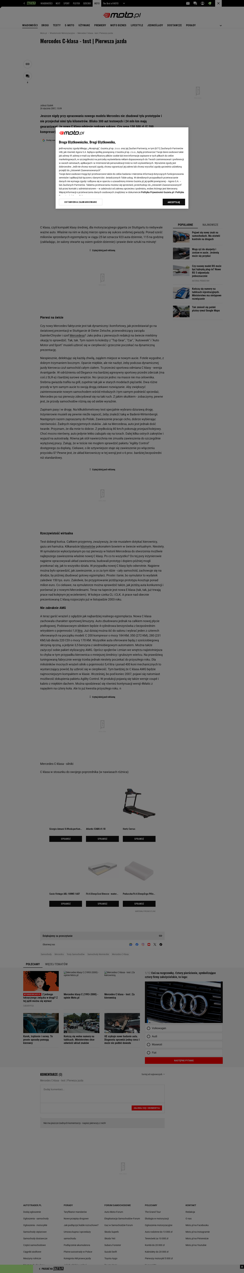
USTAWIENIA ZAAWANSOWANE (80, 202)
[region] (122, 168)
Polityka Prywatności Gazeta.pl (157, 192)
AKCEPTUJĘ (174, 202)
